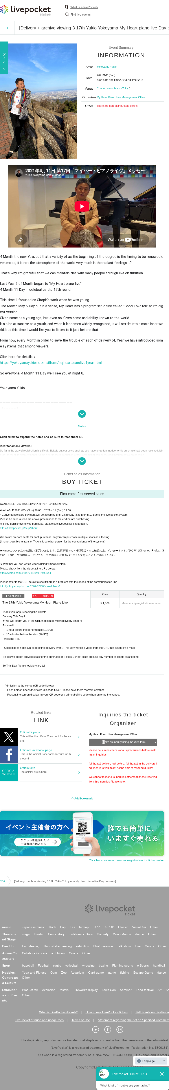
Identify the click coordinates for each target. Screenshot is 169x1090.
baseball (28, 965)
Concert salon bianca (109, 88)
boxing (103, 965)
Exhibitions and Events (10, 995)
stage (26, 934)
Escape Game (143, 972)
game (112, 972)
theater (39, 934)
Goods (149, 946)
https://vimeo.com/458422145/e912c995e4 (25, 573)
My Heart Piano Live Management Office (121, 97)
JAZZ (96, 927)
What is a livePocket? (84, 7)
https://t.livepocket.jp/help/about (18, 528)
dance (139, 934)
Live (138, 946)
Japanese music (33, 927)
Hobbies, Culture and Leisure (10, 978)
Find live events (80, 14)
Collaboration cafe (34, 953)
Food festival (145, 990)
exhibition (82, 946)
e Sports (143, 965)
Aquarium (77, 972)
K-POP (109, 927)
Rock (52, 927)
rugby (57, 965)
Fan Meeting (31, 946)
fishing (124, 972)
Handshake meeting (58, 946)
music (6, 927)
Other (154, 927)
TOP (2, 881)
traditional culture (81, 934)
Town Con (109, 990)
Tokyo (125, 88)
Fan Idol (8, 946)
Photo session (103, 946)
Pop (63, 927)
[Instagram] (122, 1029)
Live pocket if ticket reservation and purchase (25, 10)
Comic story (56, 934)
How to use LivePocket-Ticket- (107, 1012)
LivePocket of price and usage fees (39, 1020)
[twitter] (98, 1029)
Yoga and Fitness (34, 972)
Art (160, 990)
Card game (96, 972)
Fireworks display (85, 990)
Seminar (126, 990)
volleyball (71, 965)
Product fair (30, 990)
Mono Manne (122, 934)
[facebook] (110, 1029)
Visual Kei (139, 927)
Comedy (102, 934)
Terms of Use (81, 1020)
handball (159, 965)
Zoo (64, 972)
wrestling (88, 965)
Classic (123, 927)
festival (64, 990)
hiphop (84, 927)
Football (43, 965)
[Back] (7, 27)
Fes (72, 927)
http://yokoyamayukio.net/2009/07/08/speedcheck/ (30, 586)
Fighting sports (122, 965)
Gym (53, 972)
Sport (6, 965)
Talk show (124, 946)
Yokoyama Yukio (107, 66)
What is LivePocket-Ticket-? (58, 1012)
